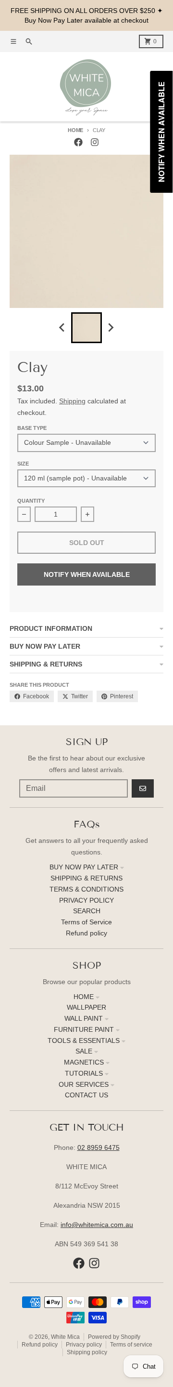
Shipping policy (87, 1352)
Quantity (31, 501)
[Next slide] (110, 327)
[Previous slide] (62, 327)
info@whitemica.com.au (97, 1224)
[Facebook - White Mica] (78, 142)
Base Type (32, 428)
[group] (86, 327)
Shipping (72, 401)
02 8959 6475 (98, 1147)
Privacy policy (84, 1344)
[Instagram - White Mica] (94, 142)
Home (75, 130)
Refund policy (40, 1344)
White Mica (65, 1337)
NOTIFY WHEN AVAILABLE (87, 574)
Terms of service (131, 1344)
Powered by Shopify (114, 1337)
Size (23, 464)
